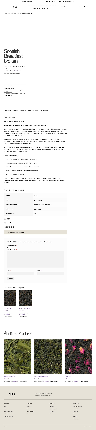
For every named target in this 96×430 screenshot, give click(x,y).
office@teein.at (53, 409)
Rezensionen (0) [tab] (44, 110)
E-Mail (39, 270)
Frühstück (22, 93)
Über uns (49, 8)
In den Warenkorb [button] (8, 316)
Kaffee (5, 409)
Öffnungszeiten (30, 411)
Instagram (52, 411)
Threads (52, 414)
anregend (10, 95)
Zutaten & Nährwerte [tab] (33, 110)
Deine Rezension (12, 250)
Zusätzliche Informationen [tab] (19, 110)
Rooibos (43, 8)
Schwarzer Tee (41, 5)
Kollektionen (13, 13)
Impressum (75, 411)
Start (6, 13)
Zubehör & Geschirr (8, 416)
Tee (29, 5)
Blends (19, 13)
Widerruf (75, 416)
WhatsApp (52, 406)
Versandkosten (17, 70)
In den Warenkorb (16, 79)
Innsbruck (29, 406)
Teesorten (18, 90)
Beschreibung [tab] (7, 110)
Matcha (53, 5)
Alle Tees (33, 5)
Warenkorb (86, 6)
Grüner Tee (48, 5)
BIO (10, 90)
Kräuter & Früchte (36, 8)
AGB (74, 414)
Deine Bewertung (12, 245)
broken (5, 95)
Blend (17, 93)
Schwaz (28, 409)
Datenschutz (76, 419)
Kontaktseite (75, 409)
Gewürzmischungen (8, 411)
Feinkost (6, 414)
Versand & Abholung (77, 406)
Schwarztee (13, 93)
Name (9, 270)
